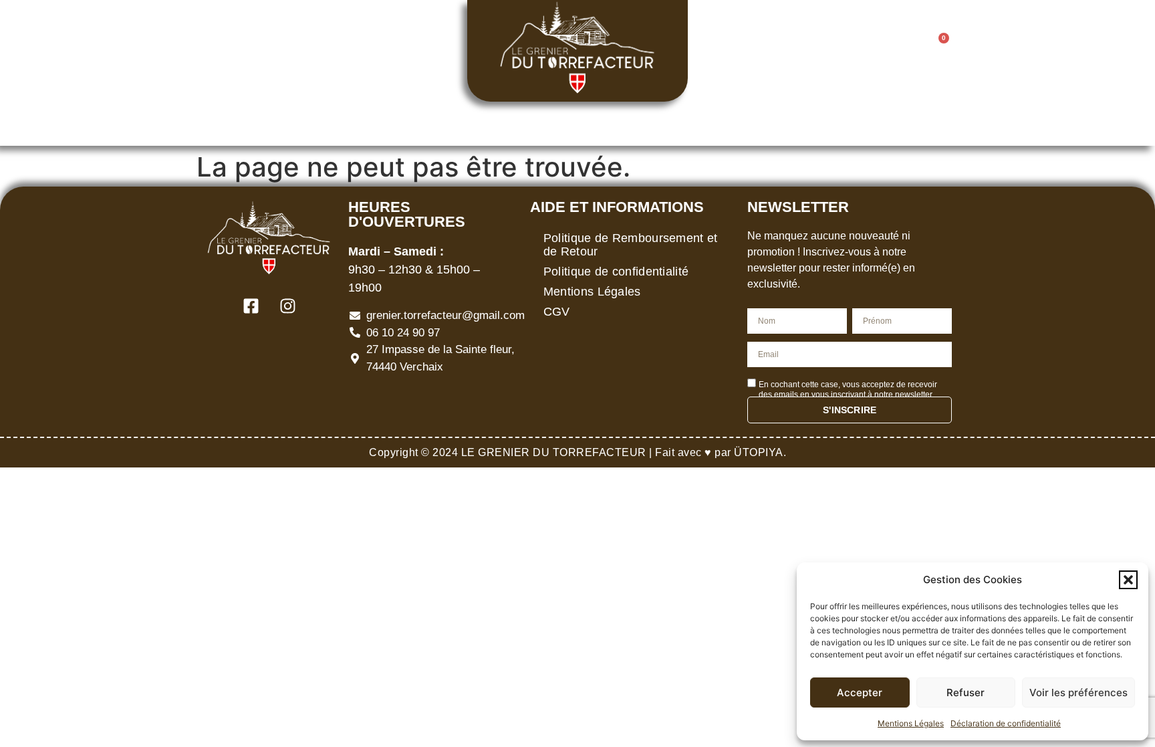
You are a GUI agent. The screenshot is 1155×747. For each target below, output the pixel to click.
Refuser (965, 692)
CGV (556, 311)
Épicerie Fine (617, 123)
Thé (382, 123)
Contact (900, 123)
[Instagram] (256, 51)
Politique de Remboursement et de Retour (630, 244)
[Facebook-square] (220, 51)
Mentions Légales (911, 723)
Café (314, 123)
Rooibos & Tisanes (486, 123)
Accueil (253, 123)
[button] (1128, 579)
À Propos (805, 123)
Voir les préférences (1078, 692)
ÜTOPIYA (758, 452)
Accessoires (716, 123)
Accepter (859, 692)
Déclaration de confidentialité (1005, 723)
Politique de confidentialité (615, 271)
